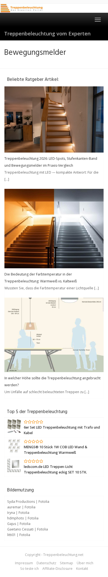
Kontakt (82, 568)
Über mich (85, 563)
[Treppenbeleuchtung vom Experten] (21, 8)
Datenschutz (46, 563)
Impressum (24, 563)
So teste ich (29, 568)
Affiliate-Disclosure (57, 568)
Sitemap (66, 563)
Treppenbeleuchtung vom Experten (47, 33)
